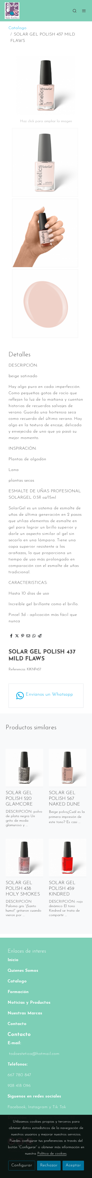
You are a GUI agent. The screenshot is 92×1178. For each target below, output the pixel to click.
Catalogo (17, 28)
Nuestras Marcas (25, 1013)
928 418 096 (19, 1086)
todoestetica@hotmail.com (33, 1054)
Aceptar (73, 1165)
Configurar (21, 1165)
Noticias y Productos (29, 1003)
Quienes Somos (23, 971)
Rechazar (49, 1165)
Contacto (17, 1024)
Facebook (17, 1107)
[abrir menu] (84, 11)
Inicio (13, 960)
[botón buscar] (74, 11)
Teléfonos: (18, 1064)
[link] (12, 10)
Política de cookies (52, 1154)
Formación (18, 992)
